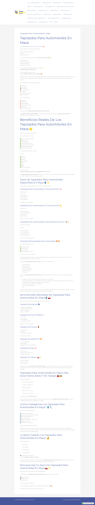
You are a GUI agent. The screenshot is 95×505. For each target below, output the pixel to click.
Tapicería (29, 6)
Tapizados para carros (31, 21)
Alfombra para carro (67, 14)
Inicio (28, 2)
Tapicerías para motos (47, 2)
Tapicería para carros (38, 6)
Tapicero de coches (65, 10)
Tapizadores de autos (66, 18)
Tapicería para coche (49, 6)
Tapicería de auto (56, 2)
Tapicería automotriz (31, 10)
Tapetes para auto (57, 14)
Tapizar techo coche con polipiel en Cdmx (36, 18)
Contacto (56, 21)
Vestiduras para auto (43, 21)
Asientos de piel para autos (53, 18)
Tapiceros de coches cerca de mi (34, 14)
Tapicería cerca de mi (43, 10)
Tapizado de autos (54, 10)
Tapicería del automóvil (68, 2)
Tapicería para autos (35, 2)
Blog (51, 21)
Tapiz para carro (47, 14)
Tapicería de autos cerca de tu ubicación (65, 6)
